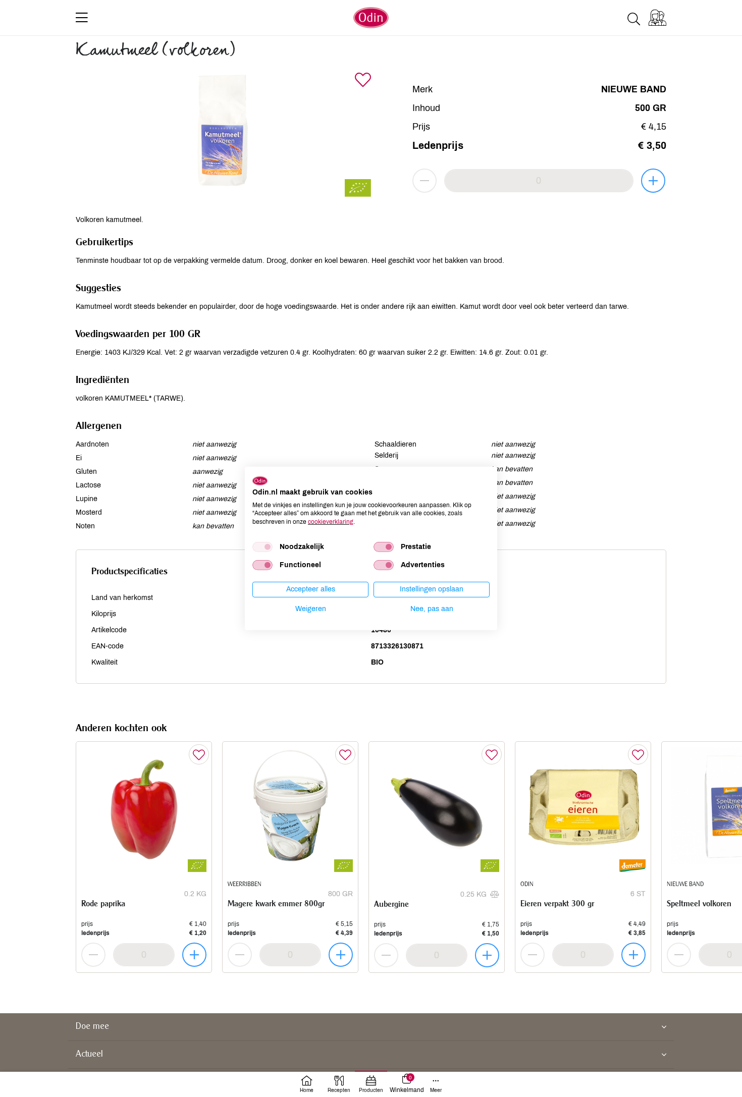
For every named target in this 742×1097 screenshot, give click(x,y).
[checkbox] (262, 547)
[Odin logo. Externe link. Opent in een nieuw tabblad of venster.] (260, 480)
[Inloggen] (657, 17)
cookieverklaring (330, 521)
